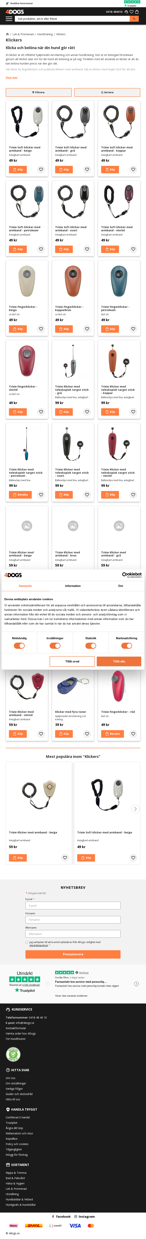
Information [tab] (73, 585)
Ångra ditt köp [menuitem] (14, 1128)
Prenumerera (73, 954)
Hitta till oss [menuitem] (13, 1099)
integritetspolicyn (38, 945)
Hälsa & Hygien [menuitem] (15, 1183)
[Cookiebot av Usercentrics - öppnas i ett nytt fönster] (125, 575)
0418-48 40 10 (38, 1017)
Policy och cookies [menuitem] (17, 1144)
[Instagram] (76, 1216)
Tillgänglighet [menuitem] (14, 1149)
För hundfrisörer (16, 1039)
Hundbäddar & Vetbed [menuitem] (19, 1199)
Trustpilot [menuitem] (11, 1122)
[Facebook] (53, 1216)
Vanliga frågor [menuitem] (14, 1088)
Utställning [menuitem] (12, 1194)
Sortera (108, 92)
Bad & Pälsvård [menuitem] (15, 1178)
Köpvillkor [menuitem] (12, 1138)
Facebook (63, 1216)
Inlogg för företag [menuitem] (17, 1154)
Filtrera (39, 92)
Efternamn (30, 927)
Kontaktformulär (16, 1028)
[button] (9, 19)
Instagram (87, 1216)
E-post (30, 899)
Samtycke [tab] (25, 585)
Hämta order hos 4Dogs (21, 1033)
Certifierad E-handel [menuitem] (18, 1117)
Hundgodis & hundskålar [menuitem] (21, 1204)
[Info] (20, 495)
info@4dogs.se (25, 1023)
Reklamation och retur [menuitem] (19, 1133)
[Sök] (134, 19)
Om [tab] (120, 585)
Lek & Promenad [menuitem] (16, 1188)
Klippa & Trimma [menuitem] (16, 1173)
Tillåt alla (119, 661)
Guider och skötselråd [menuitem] (19, 1094)
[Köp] (18, 169)
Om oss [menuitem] (10, 1078)
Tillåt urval (72, 661)
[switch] (55, 646)
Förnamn (30, 913)
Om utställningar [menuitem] (16, 1083)
